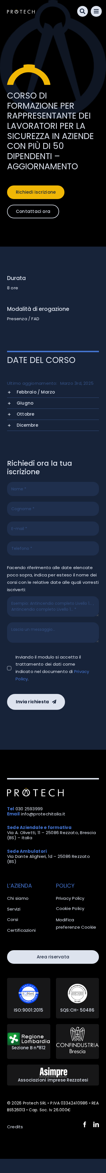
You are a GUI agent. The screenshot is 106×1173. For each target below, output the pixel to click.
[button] (53, 392)
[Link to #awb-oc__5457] (96, 11)
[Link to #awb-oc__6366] (82, 11)
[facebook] (85, 1124)
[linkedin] (96, 1124)
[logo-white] (21, 11)
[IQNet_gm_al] (28, 986)
